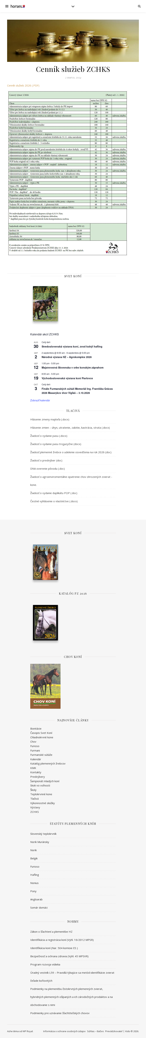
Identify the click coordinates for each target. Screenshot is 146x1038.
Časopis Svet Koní (41, 733)
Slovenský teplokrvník (43, 833)
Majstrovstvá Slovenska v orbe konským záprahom (72, 367)
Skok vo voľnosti (40, 785)
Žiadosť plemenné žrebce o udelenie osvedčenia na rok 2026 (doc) (70, 452)
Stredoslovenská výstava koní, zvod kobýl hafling (72, 346)
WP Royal (28, 1031)
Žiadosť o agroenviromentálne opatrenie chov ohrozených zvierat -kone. (71, 481)
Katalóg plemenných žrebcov (48, 763)
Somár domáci (39, 907)
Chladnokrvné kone (41, 737)
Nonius (34, 883)
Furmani (35, 750)
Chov (33, 741)
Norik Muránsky (39, 842)
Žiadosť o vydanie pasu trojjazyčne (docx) (55, 444)
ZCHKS (34, 812)
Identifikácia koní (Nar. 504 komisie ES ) (54, 948)
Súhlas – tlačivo (95, 1031)
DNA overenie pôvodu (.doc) (47, 468)
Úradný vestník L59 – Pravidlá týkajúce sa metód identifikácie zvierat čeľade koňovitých (72, 976)
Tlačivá (34, 798)
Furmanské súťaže (41, 754)
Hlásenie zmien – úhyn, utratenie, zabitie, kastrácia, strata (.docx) (70, 427)
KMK (33, 768)
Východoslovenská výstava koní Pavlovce (67, 378)
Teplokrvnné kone (41, 794)
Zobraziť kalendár (40, 400)
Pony (33, 891)
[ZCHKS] (18, 6)
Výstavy (35, 807)
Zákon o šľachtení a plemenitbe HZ (51, 931)
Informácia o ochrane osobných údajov (64, 1031)
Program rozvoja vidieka (45, 964)
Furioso (34, 746)
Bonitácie (35, 728)
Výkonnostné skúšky (42, 803)
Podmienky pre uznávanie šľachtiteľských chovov (60, 1013)
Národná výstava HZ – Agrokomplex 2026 (67, 357)
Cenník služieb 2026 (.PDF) (23, 85)
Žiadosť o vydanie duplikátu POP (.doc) (53, 493)
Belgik (34, 858)
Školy (33, 790)
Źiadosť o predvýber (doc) (46, 460)
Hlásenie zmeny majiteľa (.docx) (49, 419)
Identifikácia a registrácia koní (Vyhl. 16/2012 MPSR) (62, 940)
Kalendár (35, 759)
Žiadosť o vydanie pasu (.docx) (48, 436)
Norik (33, 850)
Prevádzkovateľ (113, 1031)
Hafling (34, 874)
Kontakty (35, 772)
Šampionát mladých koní (44, 781)
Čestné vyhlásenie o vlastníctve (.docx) (54, 501)
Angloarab (36, 899)
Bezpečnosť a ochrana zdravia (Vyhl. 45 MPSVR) (59, 956)
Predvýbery (37, 776)
